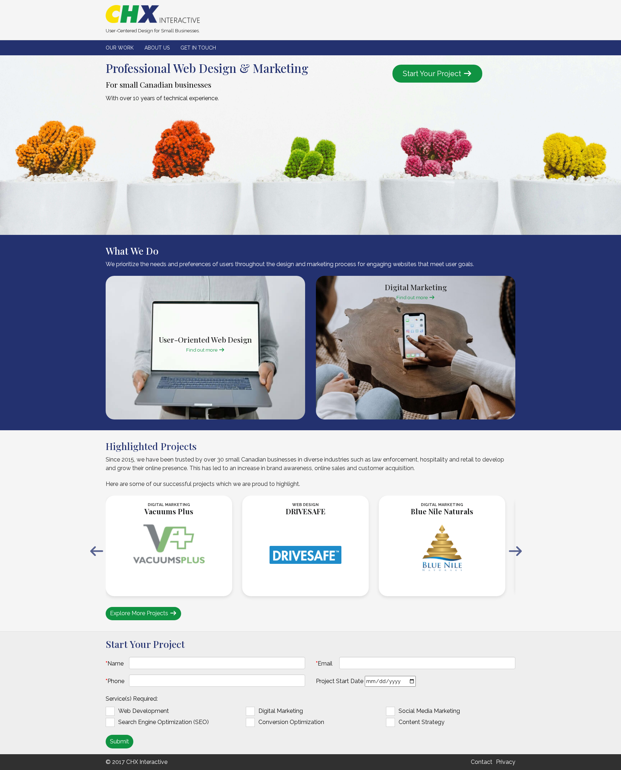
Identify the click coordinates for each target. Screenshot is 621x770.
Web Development (143, 711)
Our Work (120, 48)
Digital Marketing (280, 711)
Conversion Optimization (291, 722)
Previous (97, 551)
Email (325, 663)
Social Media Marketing (429, 711)
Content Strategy (422, 722)
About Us (157, 48)
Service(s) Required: (132, 698)
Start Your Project (433, 73)
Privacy (505, 762)
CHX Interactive (146, 762)
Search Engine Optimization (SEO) (163, 722)
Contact (481, 762)
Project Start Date (339, 681)
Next (515, 551)
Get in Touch (198, 48)
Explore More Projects (140, 613)
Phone (115, 681)
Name (116, 663)
